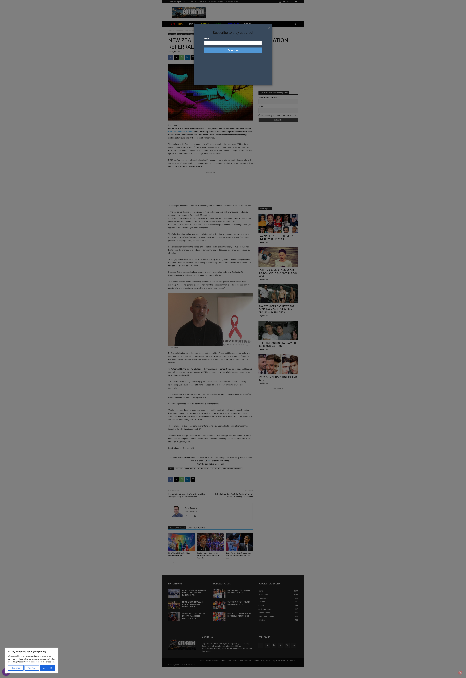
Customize (16, 668)
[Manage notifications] (460, 673)
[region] (31, 660)
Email (206, 39)
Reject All (31, 668)
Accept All (47, 668)
